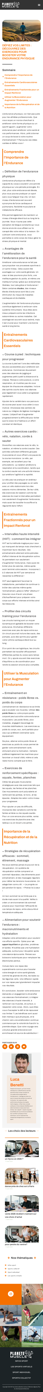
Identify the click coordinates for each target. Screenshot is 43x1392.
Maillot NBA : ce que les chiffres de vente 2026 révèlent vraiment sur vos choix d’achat (21, 1214)
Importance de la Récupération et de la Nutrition (22, 106)
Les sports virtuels (21, 1367)
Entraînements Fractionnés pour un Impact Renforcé (22, 91)
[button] (39, 5)
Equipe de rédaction (23, 1389)
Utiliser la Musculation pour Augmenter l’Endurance (18, 98)
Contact (26, 1387)
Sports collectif (21, 1378)
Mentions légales (33, 1387)
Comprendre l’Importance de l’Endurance (18, 76)
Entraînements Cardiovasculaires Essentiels (21, 84)
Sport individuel (21, 1372)
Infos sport (21, 1361)
